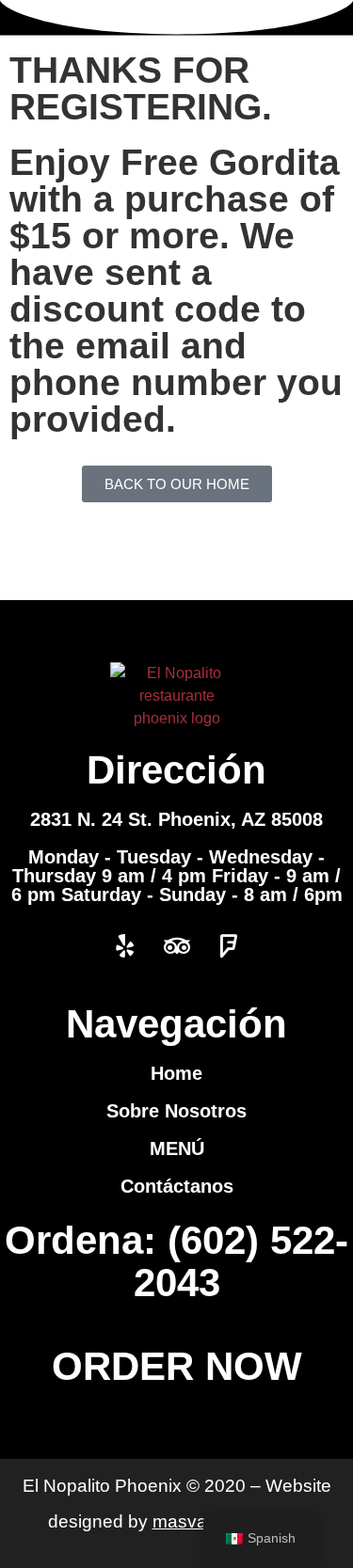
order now (177, 1366)
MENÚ (177, 1148)
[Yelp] (125, 946)
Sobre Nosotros (176, 1111)
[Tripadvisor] (177, 946)
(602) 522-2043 (241, 1261)
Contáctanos (176, 1186)
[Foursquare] (228, 946)
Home (176, 1073)
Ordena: (86, 1240)
